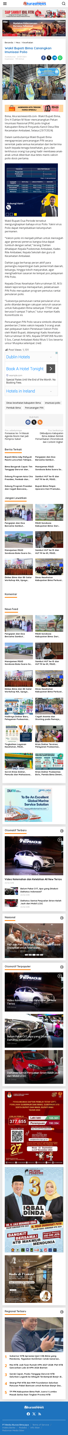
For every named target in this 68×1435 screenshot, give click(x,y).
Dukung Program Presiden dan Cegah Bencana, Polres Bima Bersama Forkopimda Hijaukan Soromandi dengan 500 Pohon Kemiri (18, 487)
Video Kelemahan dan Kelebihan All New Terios (33, 879)
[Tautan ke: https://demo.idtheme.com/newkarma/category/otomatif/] (62, 831)
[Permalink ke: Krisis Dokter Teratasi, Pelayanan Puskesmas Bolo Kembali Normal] (49, 733)
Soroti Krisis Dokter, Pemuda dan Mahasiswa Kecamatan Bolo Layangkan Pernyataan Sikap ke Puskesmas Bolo (18, 773)
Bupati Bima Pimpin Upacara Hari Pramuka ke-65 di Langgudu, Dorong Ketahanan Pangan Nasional (47, 487)
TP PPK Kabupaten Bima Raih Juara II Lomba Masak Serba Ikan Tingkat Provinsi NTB (33, 1393)
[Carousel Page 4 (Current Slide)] (37, 955)
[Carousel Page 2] (30, 955)
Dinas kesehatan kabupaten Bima (23, 402)
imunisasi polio (52, 402)
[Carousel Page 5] (41, 955)
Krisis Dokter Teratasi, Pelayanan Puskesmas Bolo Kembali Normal (47, 745)
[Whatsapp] (60, 57)
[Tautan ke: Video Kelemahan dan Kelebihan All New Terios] (34, 855)
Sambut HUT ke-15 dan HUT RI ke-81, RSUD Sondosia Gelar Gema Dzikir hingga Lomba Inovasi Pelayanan (47, 478)
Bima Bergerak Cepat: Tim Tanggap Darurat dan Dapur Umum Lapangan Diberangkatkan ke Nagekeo (18, 468)
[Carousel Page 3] (34, 955)
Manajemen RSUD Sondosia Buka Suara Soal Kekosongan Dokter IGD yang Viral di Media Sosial (49, 468)
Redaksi (23, 1427)
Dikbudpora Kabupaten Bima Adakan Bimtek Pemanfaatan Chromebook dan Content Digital (49, 436)
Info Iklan (35, 1427)
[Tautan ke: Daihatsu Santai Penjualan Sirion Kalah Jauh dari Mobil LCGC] (11, 902)
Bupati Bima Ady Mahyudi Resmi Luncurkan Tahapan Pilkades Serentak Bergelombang (18, 458)
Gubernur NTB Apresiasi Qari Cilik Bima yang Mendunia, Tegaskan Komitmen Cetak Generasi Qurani (34, 1357)
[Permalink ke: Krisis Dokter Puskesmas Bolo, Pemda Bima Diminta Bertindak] (49, 761)
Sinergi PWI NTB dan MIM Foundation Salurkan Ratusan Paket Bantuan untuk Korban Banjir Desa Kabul (35, 1384)
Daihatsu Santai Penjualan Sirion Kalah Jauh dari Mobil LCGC (40, 902)
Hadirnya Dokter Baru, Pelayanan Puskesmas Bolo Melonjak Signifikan (18, 718)
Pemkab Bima (13, 407)
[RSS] (40, 422)
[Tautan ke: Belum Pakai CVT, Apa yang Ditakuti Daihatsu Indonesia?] (11, 890)
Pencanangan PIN (34, 407)
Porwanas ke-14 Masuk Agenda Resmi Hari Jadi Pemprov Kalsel (17, 435)
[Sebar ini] (43, 57)
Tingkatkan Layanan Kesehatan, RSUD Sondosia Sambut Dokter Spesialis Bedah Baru (18, 745)
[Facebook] (28, 422)
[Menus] (4, 3)
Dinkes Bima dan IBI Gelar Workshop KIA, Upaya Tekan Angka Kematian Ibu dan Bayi (18, 579)
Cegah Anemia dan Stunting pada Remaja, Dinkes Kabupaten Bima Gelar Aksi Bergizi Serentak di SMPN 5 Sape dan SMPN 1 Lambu (48, 718)
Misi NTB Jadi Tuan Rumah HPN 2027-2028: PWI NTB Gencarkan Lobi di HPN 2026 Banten (36, 1366)
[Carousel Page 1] (26, 955)
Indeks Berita (8, 1427)
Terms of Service (40, 1424)
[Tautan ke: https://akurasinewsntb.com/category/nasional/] (62, 918)
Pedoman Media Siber (13, 1430)
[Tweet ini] (49, 57)
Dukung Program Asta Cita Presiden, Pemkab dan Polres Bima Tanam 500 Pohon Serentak (19, 478)
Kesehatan (9, 59)
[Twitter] (34, 422)
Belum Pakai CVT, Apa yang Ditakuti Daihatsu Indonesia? (39, 890)
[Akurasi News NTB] (34, 3)
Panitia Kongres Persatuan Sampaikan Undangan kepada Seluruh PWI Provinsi (31, 946)
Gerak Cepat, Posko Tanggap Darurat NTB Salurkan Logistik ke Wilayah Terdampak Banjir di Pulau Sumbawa (35, 1375)
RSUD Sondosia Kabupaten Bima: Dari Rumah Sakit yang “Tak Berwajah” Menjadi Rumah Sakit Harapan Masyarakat (49, 524)
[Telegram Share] (54, 57)
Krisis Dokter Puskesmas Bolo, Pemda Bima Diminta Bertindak (49, 773)
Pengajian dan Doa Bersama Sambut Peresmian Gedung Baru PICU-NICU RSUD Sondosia (49, 458)
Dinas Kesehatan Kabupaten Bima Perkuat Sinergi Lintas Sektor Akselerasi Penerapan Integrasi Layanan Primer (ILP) (48, 579)
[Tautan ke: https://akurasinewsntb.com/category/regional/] (62, 1312)
